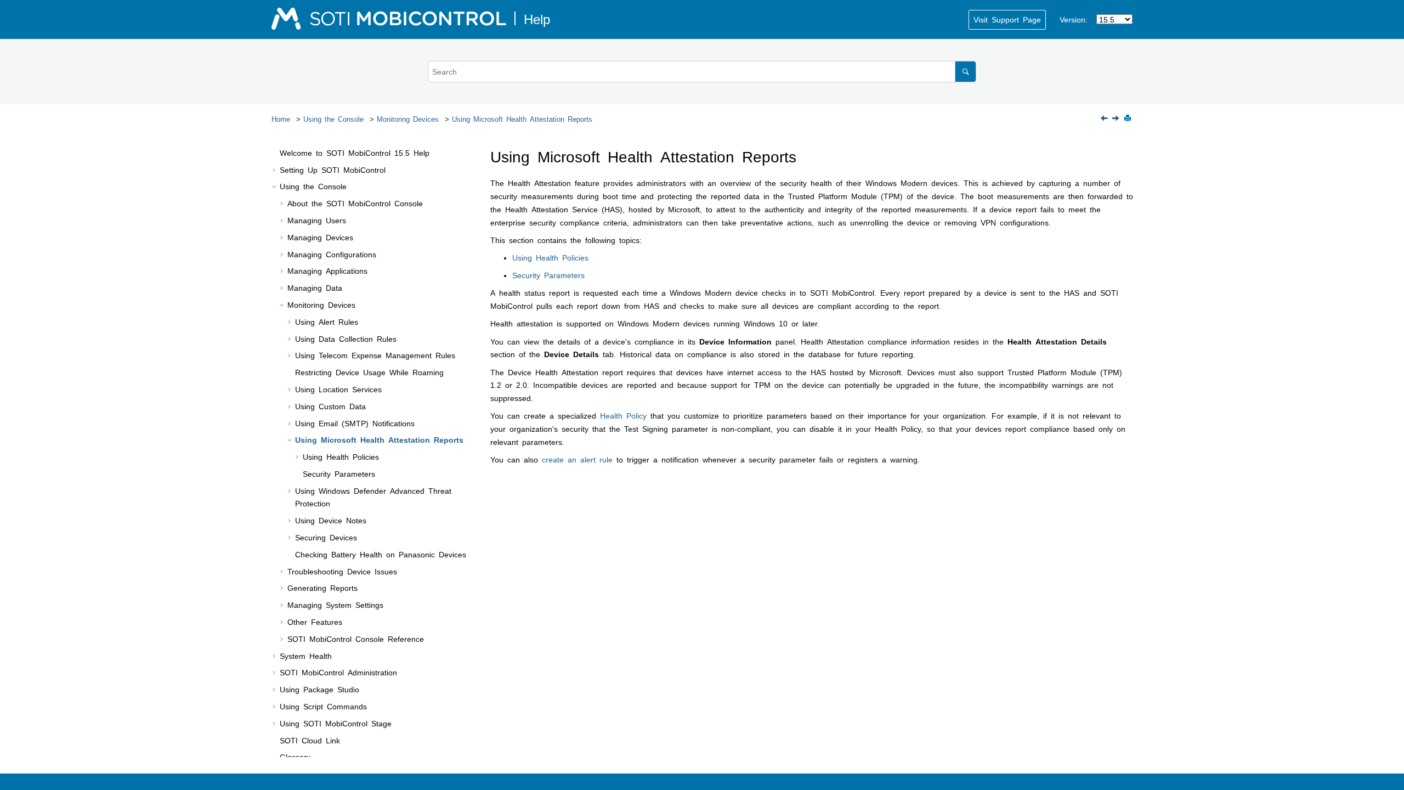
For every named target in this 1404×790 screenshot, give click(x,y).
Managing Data (314, 287)
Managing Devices (320, 237)
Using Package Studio (319, 689)
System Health (306, 655)
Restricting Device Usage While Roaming (369, 372)
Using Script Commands (323, 706)
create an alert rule (577, 459)
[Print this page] (1129, 119)
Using (336, 723)
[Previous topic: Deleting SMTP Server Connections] (1105, 118)
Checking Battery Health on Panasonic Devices (380, 554)
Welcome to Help (354, 152)
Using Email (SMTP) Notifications (355, 423)
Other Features (314, 621)
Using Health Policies (341, 456)
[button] (275, 153)
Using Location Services (338, 389)
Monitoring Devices (408, 118)
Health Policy (623, 415)
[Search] (965, 71)
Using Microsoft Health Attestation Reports (522, 118)
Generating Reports (322, 587)
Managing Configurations (331, 254)
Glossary (295, 756)
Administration (338, 672)
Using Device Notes (330, 520)
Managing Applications (327, 270)
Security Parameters (339, 473)
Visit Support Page (1007, 19)
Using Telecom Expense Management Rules (375, 355)
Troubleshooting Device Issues (342, 571)
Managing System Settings (335, 604)
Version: (1074, 19)
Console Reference (355, 638)
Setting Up (333, 169)
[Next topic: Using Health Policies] (1116, 118)
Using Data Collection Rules (346, 338)
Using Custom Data (330, 406)
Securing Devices (326, 537)
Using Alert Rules (326, 321)
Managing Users (316, 220)
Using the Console (333, 118)
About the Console (355, 203)
